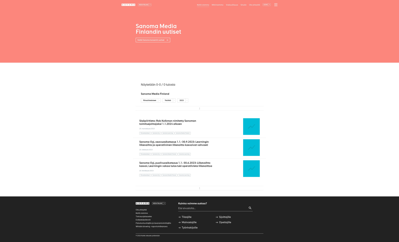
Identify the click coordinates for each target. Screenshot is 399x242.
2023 (182, 100)
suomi (266, 4)
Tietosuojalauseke (144, 216)
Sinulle (243, 5)
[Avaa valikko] (275, 5)
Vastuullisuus (232, 5)
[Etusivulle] (128, 5)
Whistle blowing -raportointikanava (151, 226)
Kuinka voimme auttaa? (192, 203)
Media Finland (144, 5)
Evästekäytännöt (143, 220)
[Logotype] (142, 203)
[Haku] (250, 208)
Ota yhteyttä (254, 5)
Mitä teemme (217, 5)
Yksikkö (168, 100)
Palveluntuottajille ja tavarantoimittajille (153, 223)
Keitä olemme (203, 5)
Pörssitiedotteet (149, 100)
